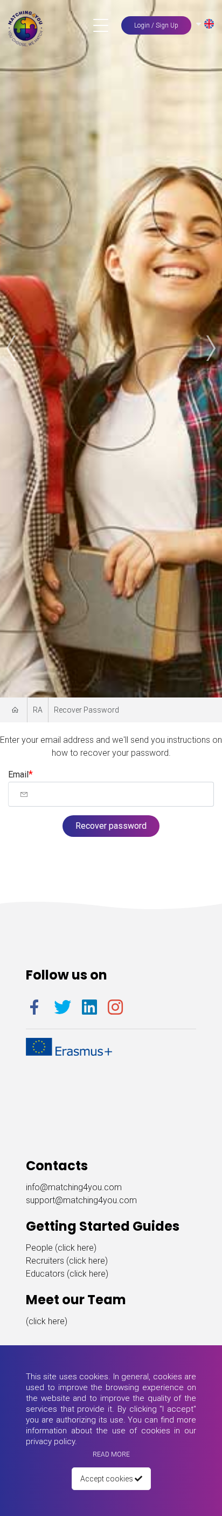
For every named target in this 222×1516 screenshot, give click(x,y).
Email (18, 774)
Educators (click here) (67, 1274)
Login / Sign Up (156, 25)
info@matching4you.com (74, 1187)
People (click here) (61, 1248)
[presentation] (13, 348)
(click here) (46, 1321)
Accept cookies (107, 1478)
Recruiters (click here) (67, 1261)
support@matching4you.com (81, 1200)
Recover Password (86, 710)
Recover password (111, 826)
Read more (111, 1454)
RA (38, 710)
